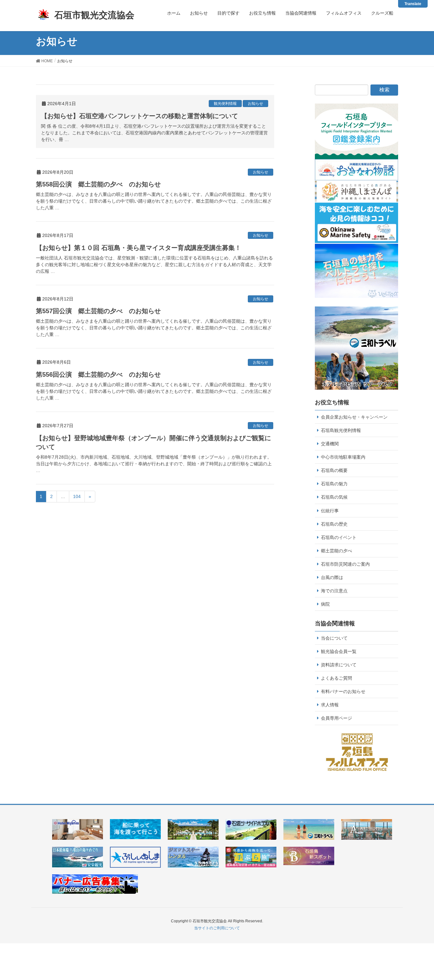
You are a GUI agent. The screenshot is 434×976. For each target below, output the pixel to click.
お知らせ (255, 103)
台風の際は (332, 577)
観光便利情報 (225, 103)
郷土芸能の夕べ (336, 550)
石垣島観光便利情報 (341, 430)
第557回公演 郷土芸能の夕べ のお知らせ (98, 310)
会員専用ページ (336, 718)
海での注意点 (334, 590)
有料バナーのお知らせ (343, 691)
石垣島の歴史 (334, 524)
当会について (334, 638)
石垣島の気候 (334, 497)
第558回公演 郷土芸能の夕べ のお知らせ (98, 184)
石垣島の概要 (334, 470)
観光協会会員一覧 (338, 651)
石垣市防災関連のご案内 (345, 564)
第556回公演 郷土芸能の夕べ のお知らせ (98, 374)
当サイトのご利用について (217, 928)
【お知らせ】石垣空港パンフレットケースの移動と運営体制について (139, 115)
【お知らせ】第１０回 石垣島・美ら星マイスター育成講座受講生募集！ (138, 247)
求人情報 (330, 704)
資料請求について (338, 664)
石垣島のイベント (338, 537)
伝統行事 (330, 510)
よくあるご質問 (336, 678)
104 (77, 496)
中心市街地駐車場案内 (343, 457)
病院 (325, 604)
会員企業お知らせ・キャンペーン (354, 417)
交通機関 (330, 443)
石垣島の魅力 (334, 483)
